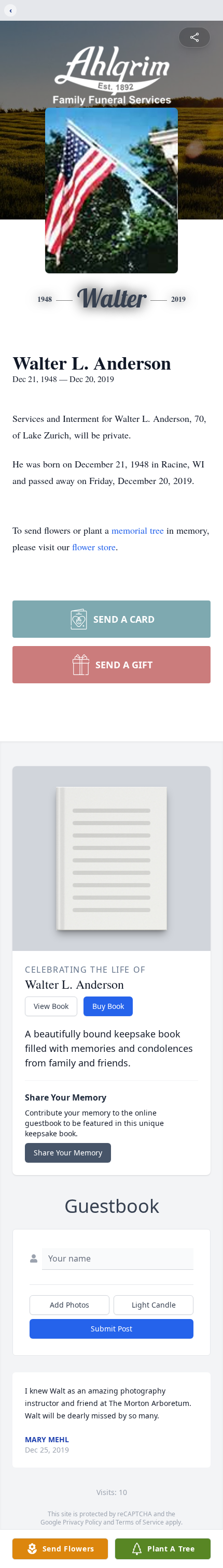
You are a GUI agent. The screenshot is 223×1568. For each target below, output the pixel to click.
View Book (51, 1006)
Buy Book (108, 1006)
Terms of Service (140, 1522)
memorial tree (138, 530)
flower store (94, 546)
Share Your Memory (68, 1152)
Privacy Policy (82, 1522)
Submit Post (111, 1328)
